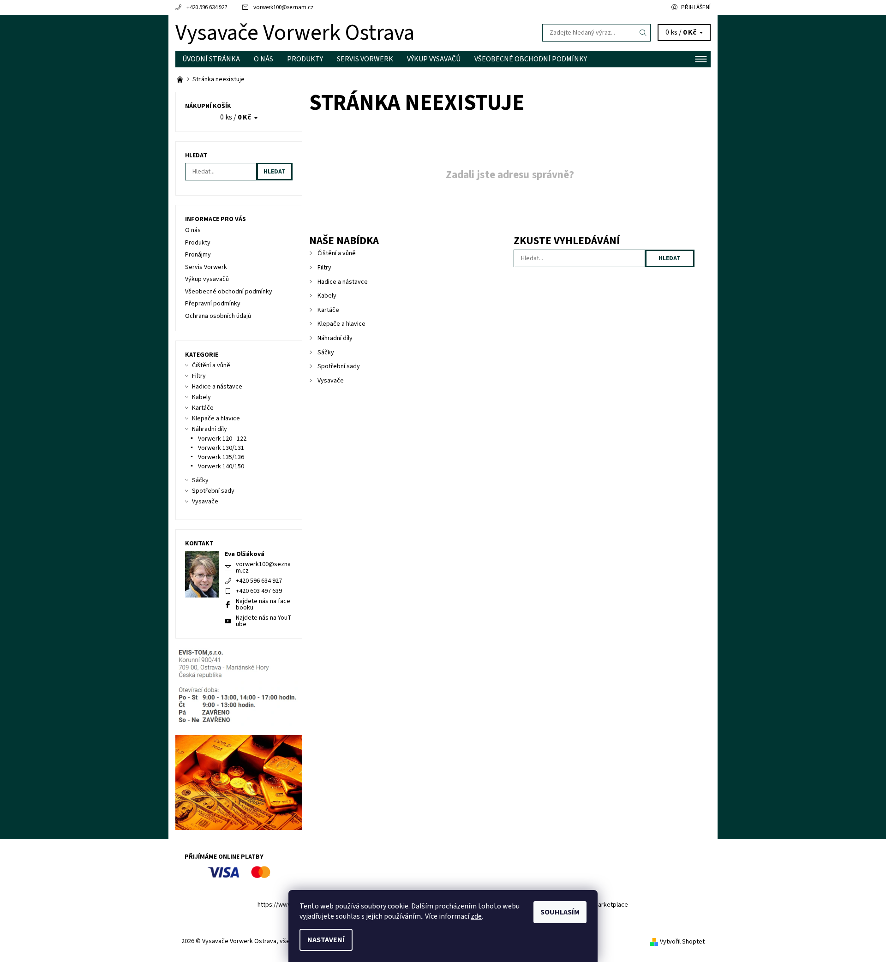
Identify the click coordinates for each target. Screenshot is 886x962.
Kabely (326, 295)
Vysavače (330, 380)
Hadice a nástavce (342, 282)
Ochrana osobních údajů (218, 316)
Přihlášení (696, 7)
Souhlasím (560, 912)
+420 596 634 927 (206, 7)
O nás (263, 59)
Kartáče (328, 310)
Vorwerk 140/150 (221, 466)
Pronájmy (198, 254)
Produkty (305, 59)
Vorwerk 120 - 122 (222, 438)
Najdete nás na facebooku (263, 604)
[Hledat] (643, 33)
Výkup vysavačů (434, 59)
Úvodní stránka (211, 59)
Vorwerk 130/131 (221, 448)
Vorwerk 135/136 (221, 457)
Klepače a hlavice (341, 324)
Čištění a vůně (336, 253)
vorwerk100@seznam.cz (283, 7)
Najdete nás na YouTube (264, 621)
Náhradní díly (335, 338)
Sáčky (325, 352)
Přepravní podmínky (212, 303)
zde (476, 916)
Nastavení (326, 940)
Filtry (324, 267)
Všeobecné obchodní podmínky (530, 59)
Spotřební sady (338, 366)
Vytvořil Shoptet (682, 941)
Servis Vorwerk (365, 59)
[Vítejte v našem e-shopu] (181, 79)
